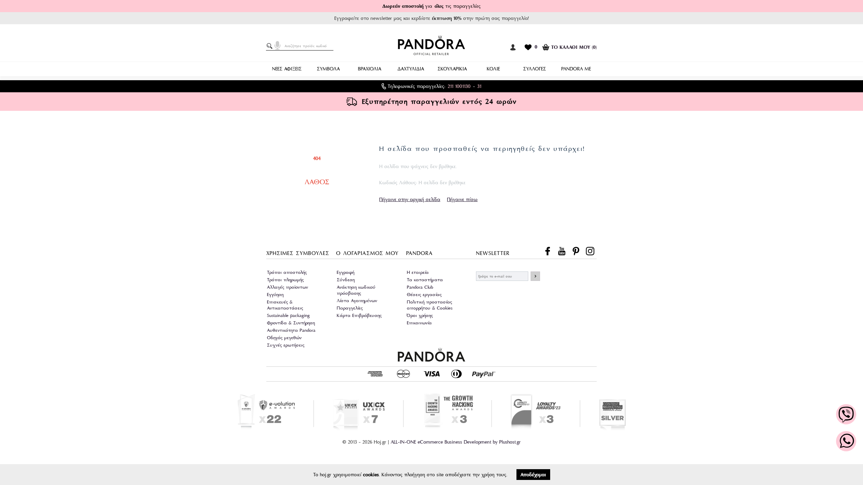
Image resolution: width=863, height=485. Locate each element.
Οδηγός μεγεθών (284, 338)
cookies (371, 475)
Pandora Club (420, 287)
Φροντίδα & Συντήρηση (291, 323)
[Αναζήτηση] (271, 46)
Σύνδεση (346, 280)
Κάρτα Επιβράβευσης (359, 315)
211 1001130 (459, 86)
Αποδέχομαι (533, 475)
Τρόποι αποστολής (287, 272)
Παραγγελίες (350, 308)
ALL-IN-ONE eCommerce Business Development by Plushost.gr (456, 442)
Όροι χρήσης (420, 315)
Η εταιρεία (418, 272)
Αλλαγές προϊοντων (287, 287)
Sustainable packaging (288, 315)
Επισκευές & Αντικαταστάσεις (285, 305)
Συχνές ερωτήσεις (285, 345)
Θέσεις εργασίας (424, 294)
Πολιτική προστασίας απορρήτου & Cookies (429, 305)
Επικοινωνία (419, 323)
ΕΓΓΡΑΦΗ (535, 276)
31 (479, 86)
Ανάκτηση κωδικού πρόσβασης (356, 290)
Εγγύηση (275, 294)
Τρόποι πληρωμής (285, 280)
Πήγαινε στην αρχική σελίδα (409, 199)
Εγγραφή (345, 272)
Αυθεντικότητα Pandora (291, 330)
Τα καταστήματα (425, 280)
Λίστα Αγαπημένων (357, 300)
